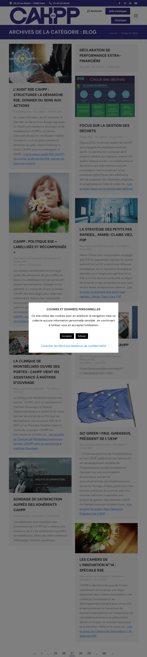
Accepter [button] (67, 336)
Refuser (82, 336)
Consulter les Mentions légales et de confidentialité (73, 345)
